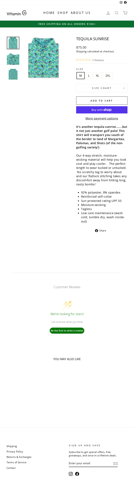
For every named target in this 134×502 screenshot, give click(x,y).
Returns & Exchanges (19, 457)
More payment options (101, 118)
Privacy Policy (15, 451)
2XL (107, 75)
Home (49, 13)
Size (80, 69)
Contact (11, 467)
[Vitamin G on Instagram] (71, 474)
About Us (81, 13)
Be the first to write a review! (67, 330)
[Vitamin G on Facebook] (77, 474)
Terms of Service (16, 462)
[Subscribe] (115, 463)
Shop (63, 13)
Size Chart (102, 88)
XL (97, 75)
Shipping (81, 51)
